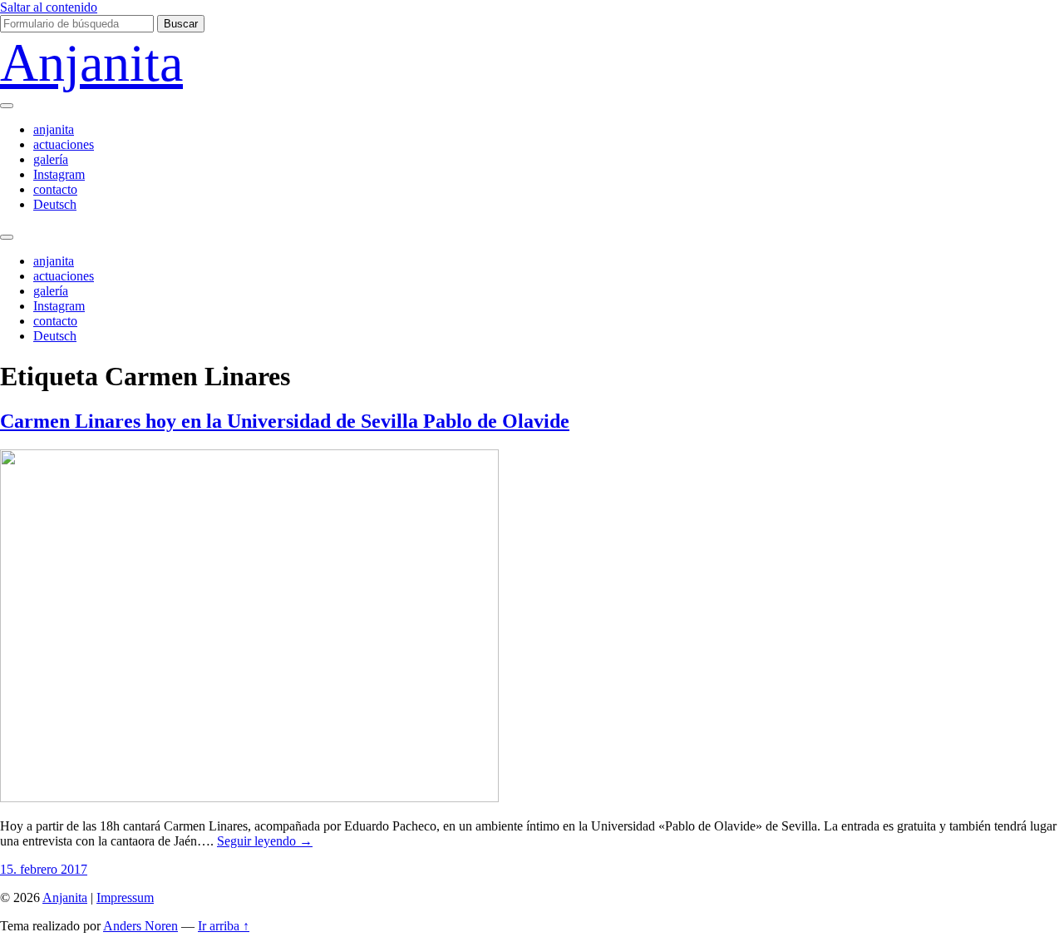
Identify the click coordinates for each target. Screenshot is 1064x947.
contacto (55, 189)
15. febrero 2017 (43, 869)
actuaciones (63, 144)
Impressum (125, 897)
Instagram (59, 174)
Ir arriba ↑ (223, 926)
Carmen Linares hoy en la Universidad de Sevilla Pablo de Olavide (284, 421)
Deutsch (54, 204)
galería (50, 159)
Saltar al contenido (48, 7)
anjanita (53, 129)
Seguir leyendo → (265, 841)
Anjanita (91, 62)
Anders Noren (140, 926)
